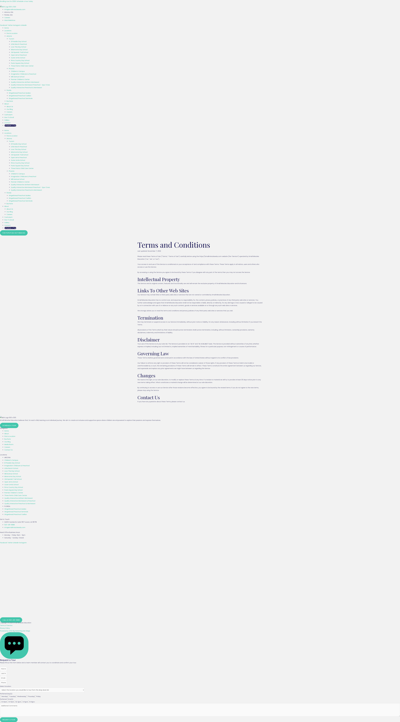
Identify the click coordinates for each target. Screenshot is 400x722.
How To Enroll (9, 117)
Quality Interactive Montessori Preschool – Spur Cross (30, 85)
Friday (38, 696)
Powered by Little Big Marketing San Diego (15, 631)
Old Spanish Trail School (19, 52)
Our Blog (10, 109)
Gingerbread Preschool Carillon (20, 96)
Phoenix (11, 69)
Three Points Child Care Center (22, 66)
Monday (5, 696)
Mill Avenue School (17, 77)
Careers (9, 112)
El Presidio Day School (18, 41)
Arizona (9, 36)
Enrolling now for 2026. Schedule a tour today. (16, 1)
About (6, 104)
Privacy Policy (5, 628)
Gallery (6, 120)
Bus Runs (10, 101)
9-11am (11, 702)
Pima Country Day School (20, 60)
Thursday (31, 696)
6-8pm (32, 702)
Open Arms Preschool (19, 55)
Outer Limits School (18, 58)
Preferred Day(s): (6, 694)
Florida (9, 90)
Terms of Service (6, 625)
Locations (7, 31)
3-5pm (25, 702)
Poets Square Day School (20, 63)
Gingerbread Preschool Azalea (20, 93)
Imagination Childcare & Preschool (23, 74)
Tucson (11, 39)
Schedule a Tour (10, 125)
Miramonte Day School (19, 50)
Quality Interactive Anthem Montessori (25, 82)
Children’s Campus (18, 71)
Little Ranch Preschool (19, 44)
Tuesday (12, 696)
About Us (10, 107)
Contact (7, 123)
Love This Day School (18, 47)
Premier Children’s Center (20, 79)
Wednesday (21, 696)
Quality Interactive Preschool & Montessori (26, 88)
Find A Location (12, 33)
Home (6, 28)
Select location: (5, 686)
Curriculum (8, 115)
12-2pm (18, 702)
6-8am (4, 702)
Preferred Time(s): (6, 699)
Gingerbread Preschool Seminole (20, 98)
